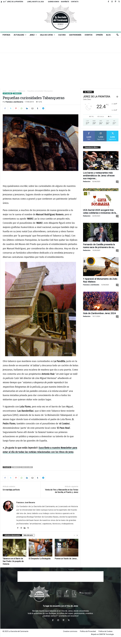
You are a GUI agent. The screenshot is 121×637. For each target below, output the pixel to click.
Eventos (88, 35)
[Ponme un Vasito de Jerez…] (66, 547)
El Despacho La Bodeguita (39, 558)
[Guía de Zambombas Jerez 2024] (101, 301)
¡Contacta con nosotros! (69, 616)
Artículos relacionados (12, 535)
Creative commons (70, 631)
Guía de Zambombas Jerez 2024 (99, 313)
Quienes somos (53, 1)
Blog (108, 35)
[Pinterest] (115, 1)
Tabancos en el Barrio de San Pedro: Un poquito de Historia (13, 561)
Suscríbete (65, 1)
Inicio (4, 91)
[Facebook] (108, 1)
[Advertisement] (60, 45)
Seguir (100, 131)
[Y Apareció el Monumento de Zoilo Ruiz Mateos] (101, 266)
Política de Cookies (105, 631)
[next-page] (77, 535)
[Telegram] (43, 108)
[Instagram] (112, 1)
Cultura (62, 35)
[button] (117, 34)
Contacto (74, 1)
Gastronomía (75, 35)
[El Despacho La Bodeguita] (40, 547)
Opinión (99, 35)
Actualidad (19, 35)
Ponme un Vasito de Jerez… (66, 558)
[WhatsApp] (21, 108)
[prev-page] (74, 535)
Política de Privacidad (88, 631)
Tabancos (21, 91)
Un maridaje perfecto (11, 490)
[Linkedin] (26, 108)
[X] (119, 1)
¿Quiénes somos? (49, 616)
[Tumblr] (37, 108)
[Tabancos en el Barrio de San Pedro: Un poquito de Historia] (14, 547)
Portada (6, 35)
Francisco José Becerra (14, 102)
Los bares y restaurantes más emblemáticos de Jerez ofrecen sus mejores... (99, 175)
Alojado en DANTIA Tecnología (102, 634)
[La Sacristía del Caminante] (60, 17)
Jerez (32, 35)
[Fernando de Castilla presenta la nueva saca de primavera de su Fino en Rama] (101, 232)
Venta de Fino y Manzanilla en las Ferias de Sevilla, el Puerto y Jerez (61, 491)
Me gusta (89, 131)
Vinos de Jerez (27, 467)
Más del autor (28, 535)
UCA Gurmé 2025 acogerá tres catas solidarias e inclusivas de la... (100, 211)
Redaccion (86, 181)
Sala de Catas (46, 35)
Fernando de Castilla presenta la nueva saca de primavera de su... (99, 246)
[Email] (32, 108)
